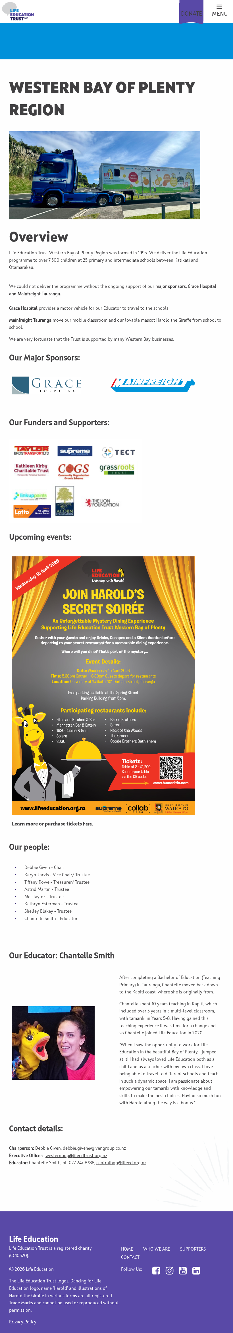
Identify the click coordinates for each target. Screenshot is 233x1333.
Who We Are (156, 1249)
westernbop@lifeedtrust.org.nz (76, 1156)
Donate (191, 14)
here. (88, 824)
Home (127, 1249)
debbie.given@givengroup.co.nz (94, 1148)
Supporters (193, 1249)
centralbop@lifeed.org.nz (121, 1163)
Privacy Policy (22, 1322)
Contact (130, 1257)
